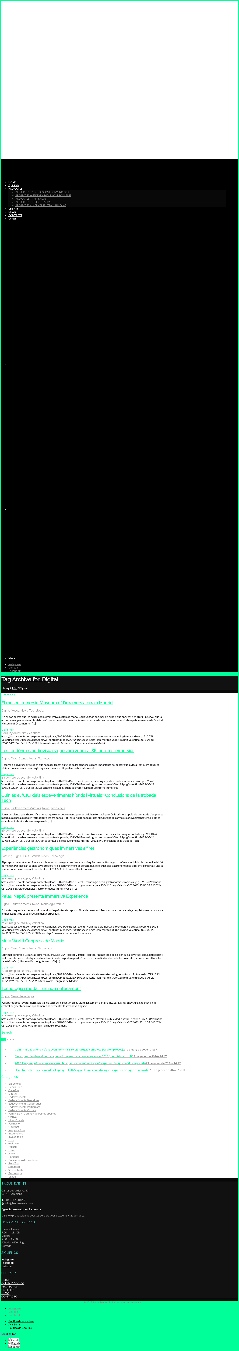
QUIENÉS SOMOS (12, 1283)
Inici (14, 688)
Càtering (6, 856)
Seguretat (14, 1166)
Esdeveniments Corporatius (24, 1103)
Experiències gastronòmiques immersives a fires (47, 848)
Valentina (35, 733)
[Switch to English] (14, 1343)
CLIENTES (7, 1289)
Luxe (11, 1140)
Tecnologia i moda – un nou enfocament (41, 988)
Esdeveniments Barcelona (23, 1100)
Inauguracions (16, 1130)
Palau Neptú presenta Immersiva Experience (44, 896)
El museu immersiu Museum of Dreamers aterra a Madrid (57, 702)
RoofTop (13, 1163)
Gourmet (13, 1126)
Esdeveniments (21, 904)
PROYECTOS (9, 1286)
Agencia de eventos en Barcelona (21, 1209)
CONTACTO (9, 1296)
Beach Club (15, 1086)
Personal (13, 1156)
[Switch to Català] (13, 1340)
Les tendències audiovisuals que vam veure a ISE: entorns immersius (67, 750)
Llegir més (7, 729)
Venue (60, 904)
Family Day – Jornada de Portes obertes (32, 1113)
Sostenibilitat (16, 1170)
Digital (5, 710)
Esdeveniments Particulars (24, 1106)
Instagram (7, 1259)
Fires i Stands (19, 758)
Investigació (15, 1136)
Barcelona (14, 1083)
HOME (5, 1279)
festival (12, 1116)
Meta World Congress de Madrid (32, 940)
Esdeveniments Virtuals (26, 808)
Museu (15, 710)
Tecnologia (36, 710)
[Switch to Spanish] (14, 1346)
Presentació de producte (23, 1160)
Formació (14, 1123)
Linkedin (6, 1266)
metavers (14, 1143)
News (24, 710)
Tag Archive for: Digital (29, 679)
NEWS (5, 1293)
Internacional (16, 1133)
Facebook (7, 1262)
